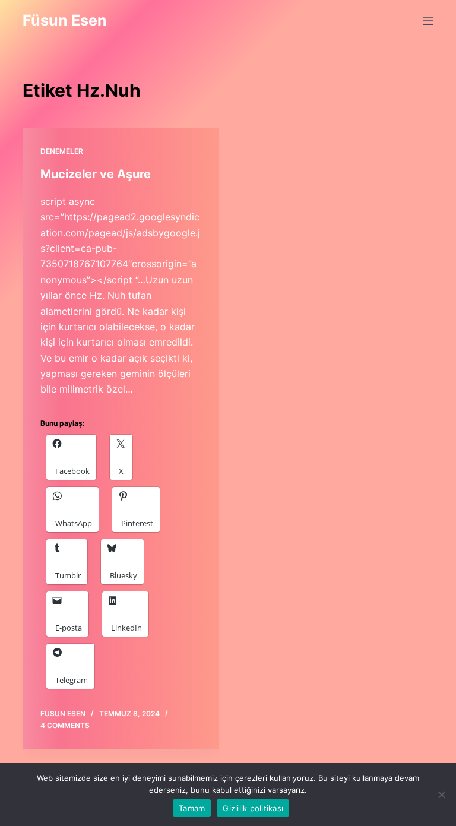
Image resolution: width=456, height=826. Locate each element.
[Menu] (428, 20)
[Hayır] (441, 794)
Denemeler (61, 151)
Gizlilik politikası (253, 808)
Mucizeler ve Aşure (95, 174)
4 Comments (65, 725)
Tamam (192, 808)
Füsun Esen (65, 20)
